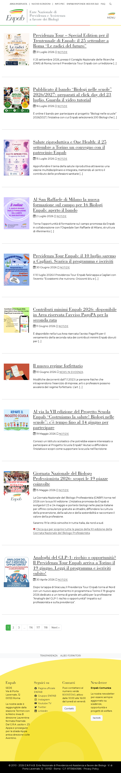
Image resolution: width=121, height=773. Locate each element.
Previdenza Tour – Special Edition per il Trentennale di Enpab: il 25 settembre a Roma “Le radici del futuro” (71, 40)
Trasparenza (49, 655)
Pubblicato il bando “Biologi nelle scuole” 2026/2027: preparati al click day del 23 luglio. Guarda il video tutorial (72, 94)
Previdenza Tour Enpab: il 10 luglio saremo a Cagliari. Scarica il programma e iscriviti (74, 259)
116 (31, 627)
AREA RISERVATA (18, 4)
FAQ (103, 4)
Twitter (41, 707)
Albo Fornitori (70, 655)
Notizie (62, 52)
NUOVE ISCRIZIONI (41, 4)
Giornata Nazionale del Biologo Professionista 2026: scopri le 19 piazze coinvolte (70, 478)
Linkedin (42, 711)
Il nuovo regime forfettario (58, 366)
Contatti (69, 708)
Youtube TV (44, 703)
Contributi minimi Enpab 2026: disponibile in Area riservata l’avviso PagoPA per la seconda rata (75, 314)
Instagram (43, 699)
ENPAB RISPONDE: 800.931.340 (83, 4)
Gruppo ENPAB (46, 695)
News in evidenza (71, 372)
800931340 (68, 694)
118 (46, 627)
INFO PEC (60, 4)
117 (38, 627)
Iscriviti (97, 717)
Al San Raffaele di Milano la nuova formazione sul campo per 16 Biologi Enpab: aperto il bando (68, 205)
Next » (56, 627)
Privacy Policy (91, 768)
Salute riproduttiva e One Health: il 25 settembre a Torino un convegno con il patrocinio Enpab (70, 147)
